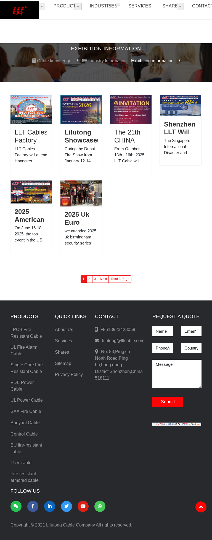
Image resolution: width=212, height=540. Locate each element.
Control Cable (24, 434)
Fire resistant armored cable (24, 477)
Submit (168, 401)
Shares (171, 6)
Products (66, 6)
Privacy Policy (69, 374)
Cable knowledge (57, 60)
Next (103, 279)
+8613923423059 (117, 329)
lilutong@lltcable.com (123, 340)
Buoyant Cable (25, 422)
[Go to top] (200, 506)
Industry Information (107, 60)
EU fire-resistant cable (26, 448)
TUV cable (20, 462)
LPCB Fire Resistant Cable (26, 332)
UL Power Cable (26, 400)
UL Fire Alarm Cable (23, 350)
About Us (64, 329)
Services (139, 6)
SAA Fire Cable (25, 411)
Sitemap (63, 363)
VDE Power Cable (22, 385)
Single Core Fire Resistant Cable (26, 368)
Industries (103, 6)
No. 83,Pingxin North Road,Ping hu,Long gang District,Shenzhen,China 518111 (119, 364)
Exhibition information (155, 60)
